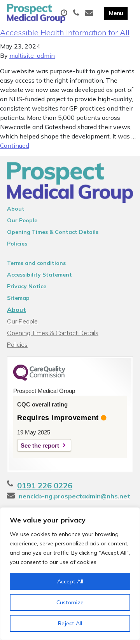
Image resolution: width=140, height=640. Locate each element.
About (15, 208)
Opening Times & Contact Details (52, 231)
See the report (40, 445)
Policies (17, 243)
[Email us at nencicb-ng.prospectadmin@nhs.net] (90, 13)
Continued (14, 145)
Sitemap (18, 297)
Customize (70, 602)
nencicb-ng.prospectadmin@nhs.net (74, 496)
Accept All (70, 581)
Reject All (70, 623)
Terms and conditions (36, 262)
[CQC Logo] (39, 379)
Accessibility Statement (39, 274)
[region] (70, 573)
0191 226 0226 (44, 485)
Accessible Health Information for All (65, 32)
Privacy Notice (26, 286)
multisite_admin (32, 55)
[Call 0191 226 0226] (77, 13)
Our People (22, 220)
